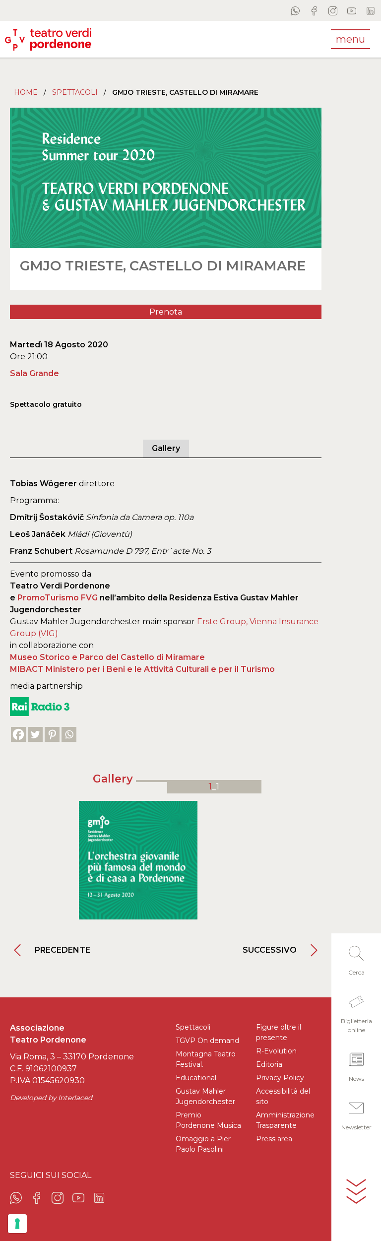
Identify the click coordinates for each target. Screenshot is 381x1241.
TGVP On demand (207, 1040)
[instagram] (332, 10)
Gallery (166, 448)
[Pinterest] (52, 734)
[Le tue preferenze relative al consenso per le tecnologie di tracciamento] (17, 1223)
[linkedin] (370, 10)
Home (26, 92)
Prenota (165, 312)
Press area (274, 1138)
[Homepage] (48, 39)
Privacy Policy (280, 1077)
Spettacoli (75, 92)
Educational (196, 1077)
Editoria (269, 1064)
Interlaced (75, 1098)
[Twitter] (35, 734)
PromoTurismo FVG (57, 597)
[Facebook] (18, 734)
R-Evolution (276, 1050)
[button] (356, 957)
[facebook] (314, 10)
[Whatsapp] (69, 734)
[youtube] (351, 10)
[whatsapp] (295, 10)
